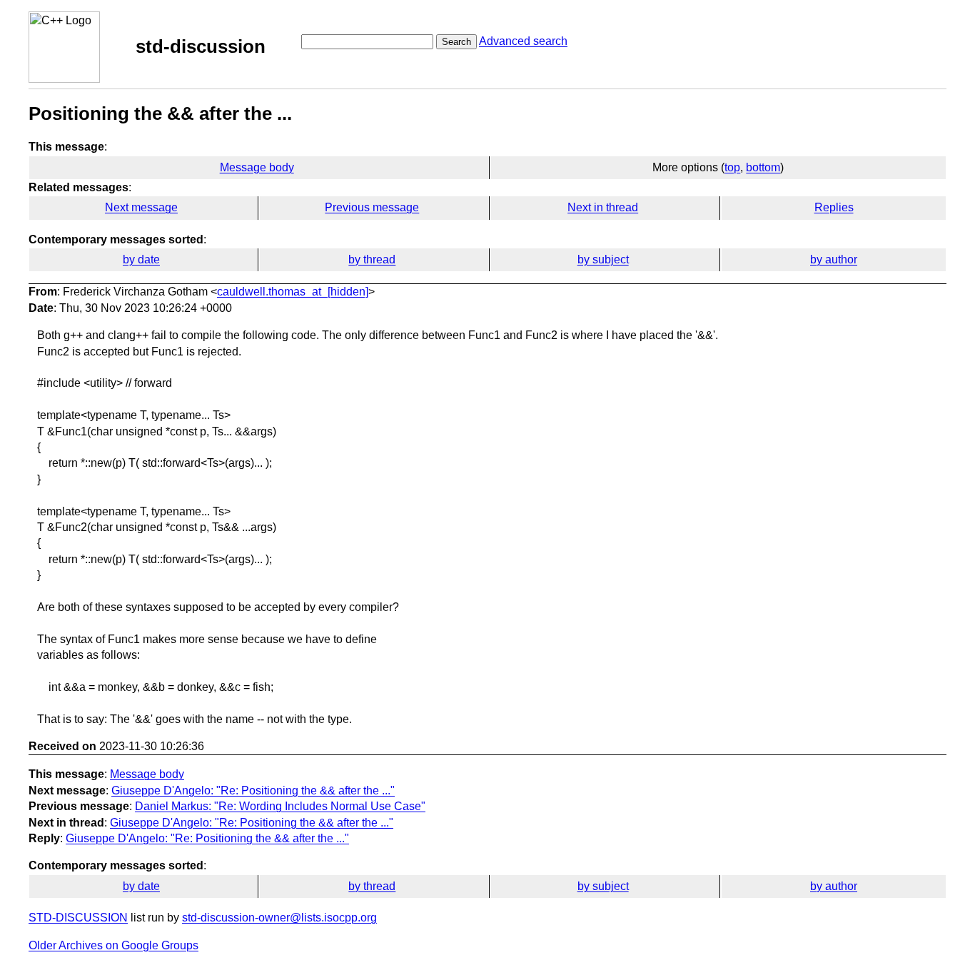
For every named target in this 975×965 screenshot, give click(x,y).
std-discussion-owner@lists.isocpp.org (279, 917)
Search (456, 41)
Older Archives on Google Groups (113, 945)
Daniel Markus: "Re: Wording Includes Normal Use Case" (280, 806)
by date (141, 259)
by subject (603, 259)
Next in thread (602, 207)
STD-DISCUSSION (78, 917)
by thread (371, 259)
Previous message (372, 207)
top (732, 167)
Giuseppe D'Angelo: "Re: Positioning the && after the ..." (253, 790)
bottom (763, 167)
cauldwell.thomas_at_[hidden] (292, 292)
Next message (141, 207)
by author (833, 259)
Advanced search (523, 41)
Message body (257, 167)
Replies (834, 207)
